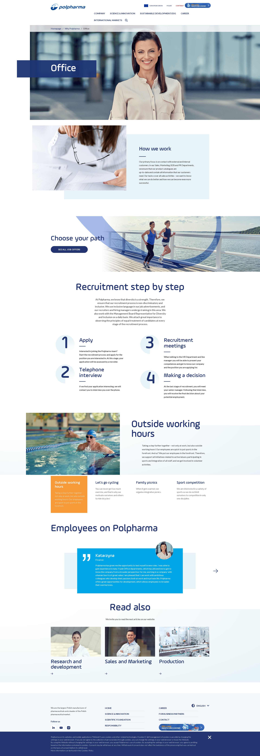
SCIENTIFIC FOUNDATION (118, 719)
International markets (108, 20)
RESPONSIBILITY (113, 725)
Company (99, 13)
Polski (169, 6)
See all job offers (69, 249)
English (202, 705)
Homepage (56, 28)
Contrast (180, 6)
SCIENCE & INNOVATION (117, 714)
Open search (126, 20)
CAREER (163, 708)
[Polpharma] (69, 13)
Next (215, 571)
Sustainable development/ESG (158, 13)
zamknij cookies (209, 737)
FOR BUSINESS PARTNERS (171, 714)
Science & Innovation (122, 13)
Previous (44, 571)
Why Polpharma (72, 28)
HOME (108, 708)
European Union (156, 6)
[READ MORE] (60, 673)
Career (185, 13)
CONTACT (164, 719)
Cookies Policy (87, 750)
